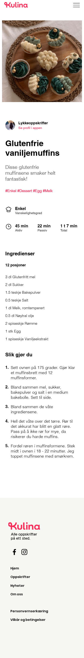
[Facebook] (14, 552)
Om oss (16, 594)
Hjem (14, 568)
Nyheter (17, 585)
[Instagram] (24, 552)
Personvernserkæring (29, 611)
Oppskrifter (20, 577)
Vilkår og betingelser (27, 619)
